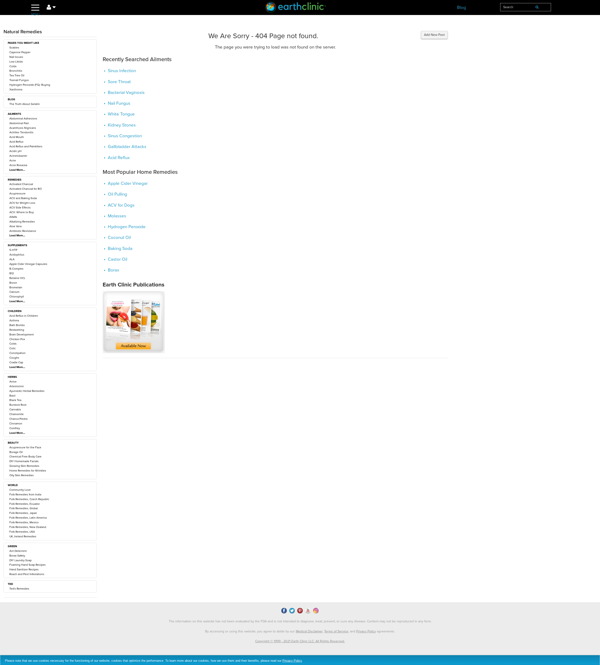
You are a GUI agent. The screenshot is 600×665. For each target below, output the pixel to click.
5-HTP (13, 250)
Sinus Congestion (125, 135)
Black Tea (15, 400)
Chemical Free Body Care (25, 456)
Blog (461, 7)
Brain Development (21, 334)
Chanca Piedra (18, 418)
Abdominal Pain (19, 123)
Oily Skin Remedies (21, 475)
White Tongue (121, 114)
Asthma (14, 320)
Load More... (17, 169)
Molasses (117, 216)
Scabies (14, 47)
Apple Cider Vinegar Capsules (28, 264)
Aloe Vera (15, 226)
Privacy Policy (366, 631)
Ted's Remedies (19, 588)
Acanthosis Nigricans (22, 128)
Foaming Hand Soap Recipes (27, 564)
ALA (12, 259)
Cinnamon (15, 423)
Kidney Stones (122, 125)
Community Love (20, 489)
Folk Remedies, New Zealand (27, 527)
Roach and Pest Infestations (26, 574)
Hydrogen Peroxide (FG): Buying (29, 84)
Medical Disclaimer (309, 631)
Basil (12, 395)
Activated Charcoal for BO (25, 188)
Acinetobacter (18, 155)
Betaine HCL (17, 278)
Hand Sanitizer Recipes (24, 569)
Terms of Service (336, 631)
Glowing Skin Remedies (24, 466)
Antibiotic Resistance (22, 231)
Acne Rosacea (18, 165)
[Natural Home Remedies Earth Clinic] (300, 8)
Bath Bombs (17, 325)
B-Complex (16, 268)
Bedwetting (16, 329)
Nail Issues (16, 57)
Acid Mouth (16, 137)
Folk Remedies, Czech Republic (29, 499)
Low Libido (16, 61)
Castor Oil (117, 259)
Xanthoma (15, 89)
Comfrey (14, 428)
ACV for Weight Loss (22, 202)
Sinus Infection (122, 70)
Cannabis (15, 409)
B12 (11, 273)
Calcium (14, 291)
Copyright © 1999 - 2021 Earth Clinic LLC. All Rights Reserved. (300, 641)
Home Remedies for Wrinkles (27, 470)
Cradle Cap (16, 362)
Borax (113, 270)
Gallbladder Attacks (127, 146)
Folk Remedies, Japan (23, 513)
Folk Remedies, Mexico (24, 522)
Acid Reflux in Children (23, 315)
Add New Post (434, 35)
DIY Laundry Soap (20, 560)
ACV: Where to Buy (21, 212)
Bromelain (15, 287)
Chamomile (16, 414)
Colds (13, 66)
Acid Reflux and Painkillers (25, 146)
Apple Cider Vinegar (128, 183)
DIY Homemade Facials (24, 461)
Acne (12, 160)
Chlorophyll (16, 296)
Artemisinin (16, 386)
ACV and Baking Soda (23, 198)
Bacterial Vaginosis (126, 92)
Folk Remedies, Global (23, 508)
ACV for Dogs (121, 205)
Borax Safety (17, 555)
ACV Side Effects (20, 207)
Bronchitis (15, 70)
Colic (12, 348)
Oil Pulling (117, 194)
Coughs (14, 357)
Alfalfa (13, 217)
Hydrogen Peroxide (127, 226)
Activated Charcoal (21, 184)
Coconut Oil (119, 237)
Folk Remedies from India (25, 494)
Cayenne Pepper (19, 52)
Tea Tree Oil (16, 75)
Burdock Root (17, 404)
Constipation (17, 353)
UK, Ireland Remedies (22, 536)
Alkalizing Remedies (22, 221)
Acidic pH (15, 151)
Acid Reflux (16, 141)
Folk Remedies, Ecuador (24, 503)
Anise (13, 381)
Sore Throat (119, 81)
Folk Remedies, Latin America (28, 517)
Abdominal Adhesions (23, 118)
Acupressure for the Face (25, 447)
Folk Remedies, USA (22, 531)
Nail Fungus (119, 103)
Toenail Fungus (19, 80)
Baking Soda (120, 248)
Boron (13, 282)
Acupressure (17, 193)
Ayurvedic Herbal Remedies (27, 391)
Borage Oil (16, 452)
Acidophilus (16, 254)
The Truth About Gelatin (24, 104)
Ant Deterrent (18, 551)
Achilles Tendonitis (21, 132)
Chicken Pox (17, 339)
